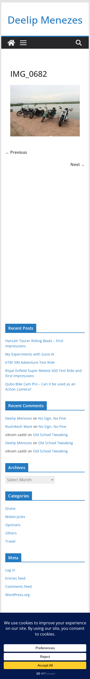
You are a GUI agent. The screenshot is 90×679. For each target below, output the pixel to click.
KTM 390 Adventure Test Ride (30, 362)
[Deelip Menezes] (11, 43)
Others (11, 533)
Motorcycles (15, 516)
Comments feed (18, 586)
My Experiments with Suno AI (29, 354)
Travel (10, 541)
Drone (10, 508)
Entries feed (15, 578)
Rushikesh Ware (18, 426)
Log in (10, 570)
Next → (77, 164)
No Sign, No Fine (52, 418)
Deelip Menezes (45, 20)
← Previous (16, 152)
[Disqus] (44, 237)
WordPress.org (17, 594)
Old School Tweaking (50, 434)
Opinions (12, 524)
